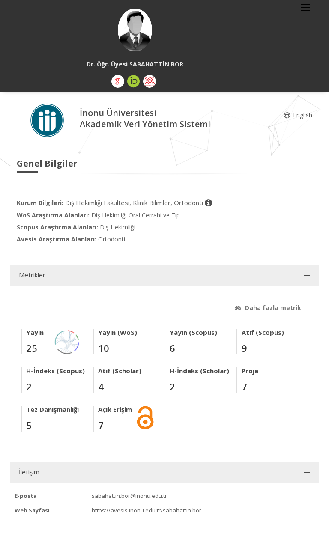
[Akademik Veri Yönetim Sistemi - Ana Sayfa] (48, 120)
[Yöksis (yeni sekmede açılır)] (149, 81)
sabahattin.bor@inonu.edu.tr (129, 496)
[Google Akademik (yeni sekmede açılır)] (117, 81)
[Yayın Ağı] (67, 341)
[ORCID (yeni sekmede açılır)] (133, 81)
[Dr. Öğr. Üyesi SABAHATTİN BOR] (135, 30)
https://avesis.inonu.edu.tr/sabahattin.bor (146, 510)
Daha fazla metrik (273, 308)
